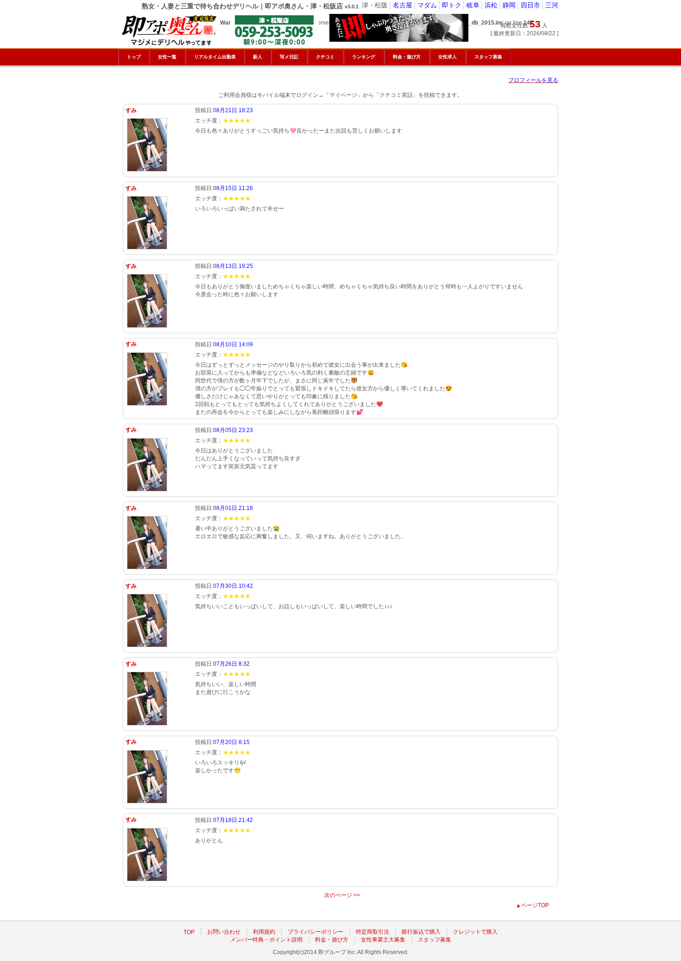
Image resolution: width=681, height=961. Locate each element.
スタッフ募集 (434, 939)
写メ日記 (289, 56)
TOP (189, 932)
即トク (451, 5)
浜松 (491, 5)
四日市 (530, 5)
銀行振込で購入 (421, 932)
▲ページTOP (532, 905)
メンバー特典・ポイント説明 (266, 939)
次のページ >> (342, 895)
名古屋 (402, 5)
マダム (427, 5)
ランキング (363, 56)
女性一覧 (167, 56)
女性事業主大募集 (383, 939)
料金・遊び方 (331, 939)
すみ (131, 110)
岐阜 (473, 5)
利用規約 (264, 932)
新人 (257, 56)
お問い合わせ (223, 932)
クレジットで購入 (475, 932)
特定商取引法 (372, 932)
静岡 (509, 5)
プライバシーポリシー (315, 932)
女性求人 (447, 56)
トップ (134, 56)
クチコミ (325, 56)
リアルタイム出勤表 (215, 56)
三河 (551, 5)
